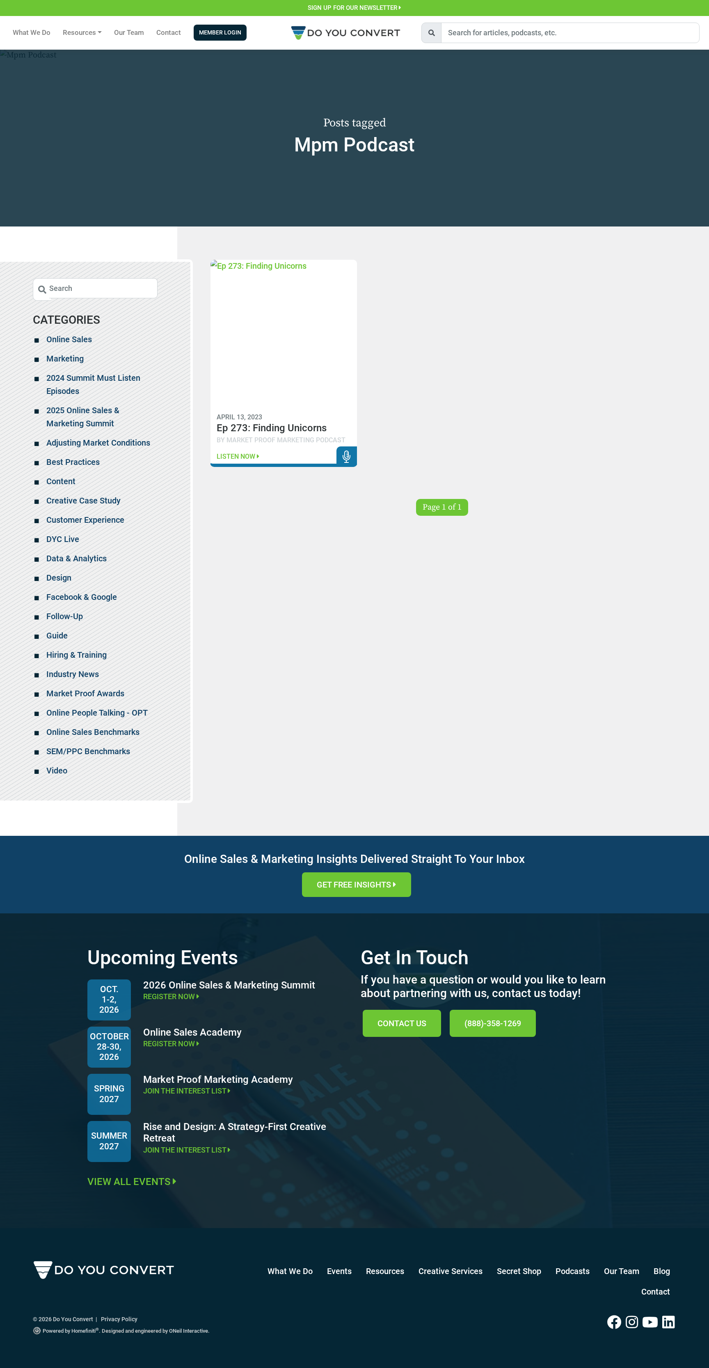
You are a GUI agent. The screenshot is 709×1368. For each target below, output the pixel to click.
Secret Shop (519, 1271)
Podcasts (573, 1271)
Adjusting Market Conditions (98, 443)
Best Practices (73, 462)
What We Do (31, 32)
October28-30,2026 (109, 1047)
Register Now (170, 996)
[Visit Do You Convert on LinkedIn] (669, 1323)
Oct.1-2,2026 (109, 999)
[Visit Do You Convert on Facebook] (616, 1323)
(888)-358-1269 (492, 1023)
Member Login (220, 32)
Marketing (65, 359)
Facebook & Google (81, 597)
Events (339, 1271)
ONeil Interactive (188, 1331)
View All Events (130, 1181)
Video (56, 771)
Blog (662, 1271)
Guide (57, 636)
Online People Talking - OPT (97, 713)
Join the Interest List (185, 1091)
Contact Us (401, 1023)
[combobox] (570, 33)
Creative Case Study (83, 501)
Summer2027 (109, 1141)
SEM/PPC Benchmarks (88, 751)
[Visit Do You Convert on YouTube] (652, 1323)
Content (60, 481)
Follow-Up (64, 616)
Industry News (72, 674)
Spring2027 (109, 1094)
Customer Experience (85, 520)
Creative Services (451, 1271)
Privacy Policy (119, 1319)
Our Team (129, 32)
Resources (385, 1271)
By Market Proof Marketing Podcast (281, 440)
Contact (168, 32)
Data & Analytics (76, 558)
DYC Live (62, 539)
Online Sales (69, 339)
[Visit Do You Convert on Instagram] (634, 1323)
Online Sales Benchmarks (93, 732)
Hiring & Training (76, 655)
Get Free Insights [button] (355, 885)
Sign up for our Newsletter (353, 7)
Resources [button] (79, 32)
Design (58, 578)
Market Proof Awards (85, 693)
